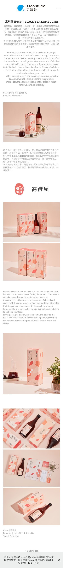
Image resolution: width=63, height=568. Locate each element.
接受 (30, 562)
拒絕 (37, 562)
